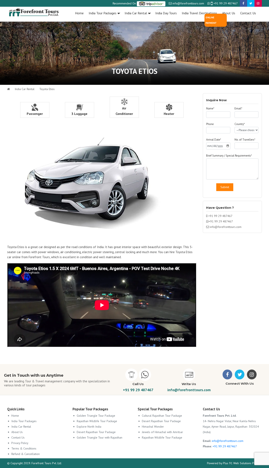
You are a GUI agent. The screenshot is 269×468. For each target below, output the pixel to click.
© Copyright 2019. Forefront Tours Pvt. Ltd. (34, 463)
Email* (238, 108)
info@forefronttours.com (188, 3)
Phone (210, 124)
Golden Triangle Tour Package (96, 415)
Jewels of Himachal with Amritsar (162, 432)
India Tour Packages (24, 421)
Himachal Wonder (153, 426)
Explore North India (89, 426)
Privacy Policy (19, 443)
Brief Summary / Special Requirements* (229, 155)
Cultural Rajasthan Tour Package (162, 415)
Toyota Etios (47, 89)
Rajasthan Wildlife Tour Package (97, 421)
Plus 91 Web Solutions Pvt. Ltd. (242, 463)
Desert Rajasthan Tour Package (96, 432)
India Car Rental (24, 89)
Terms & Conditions (23, 448)
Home (15, 415)
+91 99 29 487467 (225, 3)
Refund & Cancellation (25, 454)
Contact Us (18, 437)
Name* (210, 108)
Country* (240, 124)
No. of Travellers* (245, 139)
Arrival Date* (213, 139)
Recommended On (125, 3)
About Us (17, 432)
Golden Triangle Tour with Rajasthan (99, 437)
